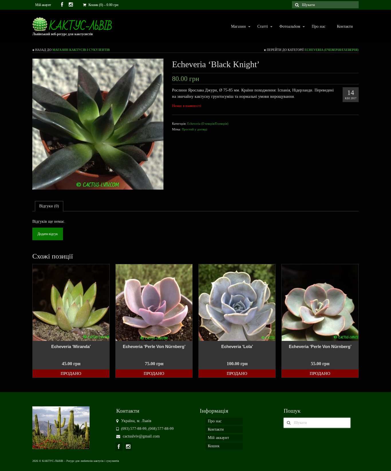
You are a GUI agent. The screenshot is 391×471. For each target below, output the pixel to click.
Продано (71, 373)
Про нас (318, 26)
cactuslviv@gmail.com (141, 436)
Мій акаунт (43, 5)
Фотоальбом (287, 26)
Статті (260, 26)
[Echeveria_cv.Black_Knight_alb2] (97, 124)
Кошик (214, 446)
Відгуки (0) (49, 206)
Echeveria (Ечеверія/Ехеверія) (332, 49)
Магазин (235, 26)
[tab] (49, 206)
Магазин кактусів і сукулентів (81, 49)
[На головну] (61, 427)
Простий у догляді (194, 129)
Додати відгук (47, 234)
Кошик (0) (103, 5)
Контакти (345, 26)
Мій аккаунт (218, 438)
